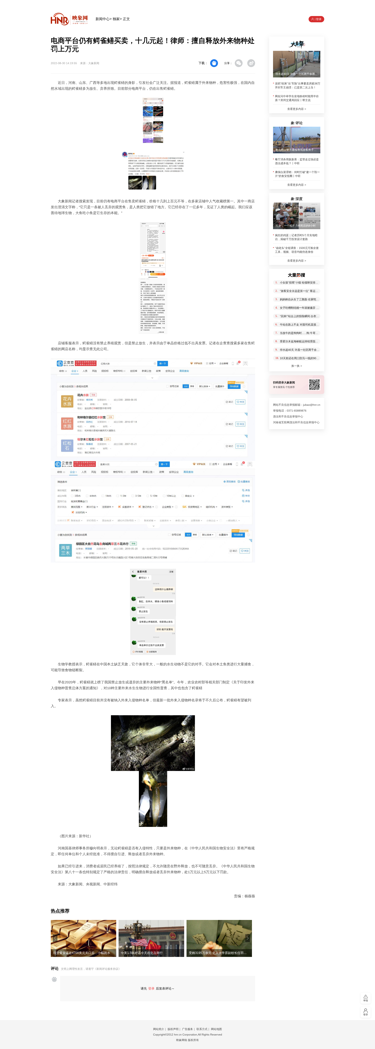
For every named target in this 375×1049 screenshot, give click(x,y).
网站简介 (158, 1029)
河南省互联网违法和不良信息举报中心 (296, 422)
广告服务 (187, 1029)
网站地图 (216, 1029)
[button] (55, 938)
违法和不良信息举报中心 (288, 416)
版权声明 (173, 1029)
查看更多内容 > (296, 108)
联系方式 (201, 1029)
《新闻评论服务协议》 (107, 968)
